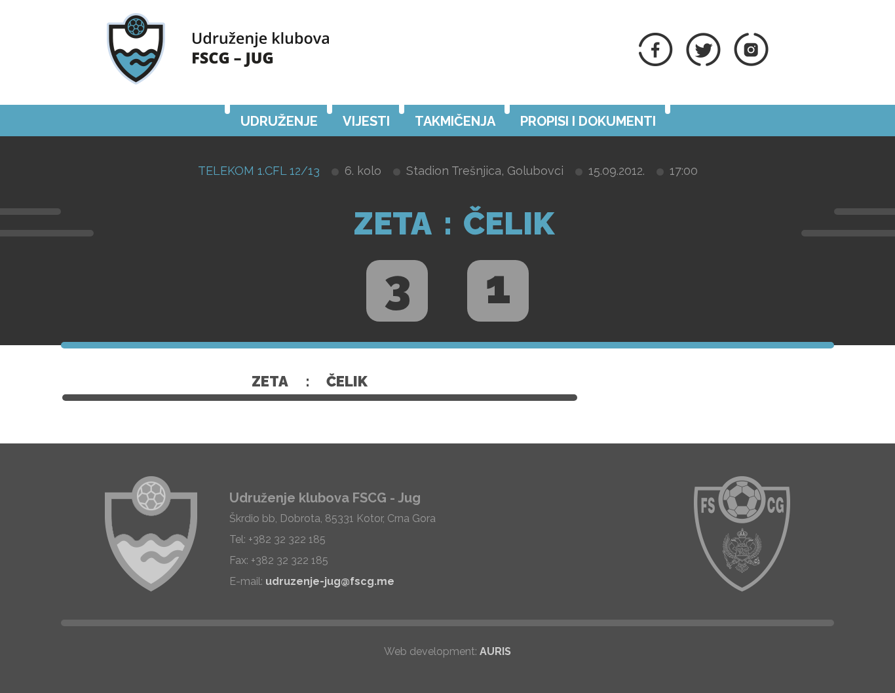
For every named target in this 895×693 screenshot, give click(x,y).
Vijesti (366, 121)
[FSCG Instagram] (751, 62)
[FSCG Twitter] (703, 62)
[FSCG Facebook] (656, 62)
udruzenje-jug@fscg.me (329, 581)
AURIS (495, 651)
